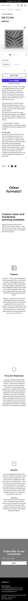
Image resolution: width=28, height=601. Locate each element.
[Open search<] (18, 5)
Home (3, 9)
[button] (25, 54)
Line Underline (8, 14)
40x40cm (6, 64)
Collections (10, 9)
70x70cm (16, 64)
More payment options (14, 83)
